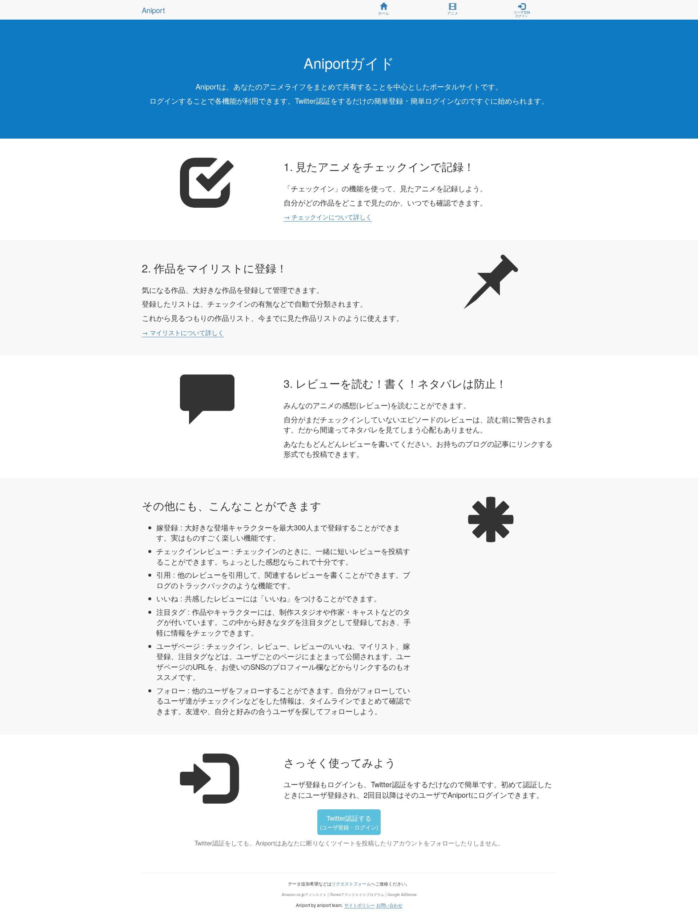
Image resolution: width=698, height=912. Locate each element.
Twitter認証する (349, 822)
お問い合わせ (389, 905)
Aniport (153, 10)
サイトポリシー (359, 905)
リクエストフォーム (351, 883)
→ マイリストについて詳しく (183, 332)
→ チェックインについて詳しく (328, 216)
